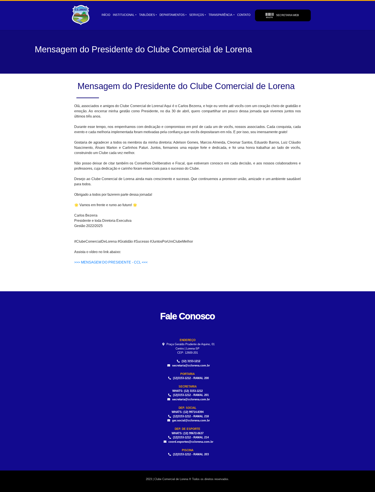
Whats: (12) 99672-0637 (188, 433)
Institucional (123, 15)
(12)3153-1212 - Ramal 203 (191, 454)
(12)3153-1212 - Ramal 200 (191, 378)
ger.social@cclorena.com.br (191, 420)
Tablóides (147, 15)
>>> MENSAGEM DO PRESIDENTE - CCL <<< (111, 262)
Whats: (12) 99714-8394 (188, 412)
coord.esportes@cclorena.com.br (190, 441)
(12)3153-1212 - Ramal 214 (191, 437)
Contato (243, 15)
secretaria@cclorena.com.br (191, 365)
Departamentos (172, 15)
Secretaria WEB (287, 15)
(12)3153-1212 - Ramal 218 (191, 416)
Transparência (220, 15)
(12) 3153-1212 (191, 361)
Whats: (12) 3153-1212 (187, 391)
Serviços (196, 15)
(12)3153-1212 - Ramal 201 (191, 395)
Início (106, 15)
